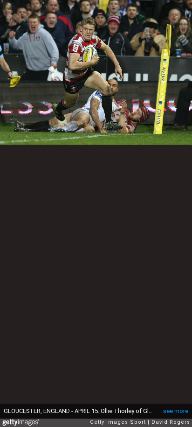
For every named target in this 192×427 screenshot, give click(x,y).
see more (175, 410)
